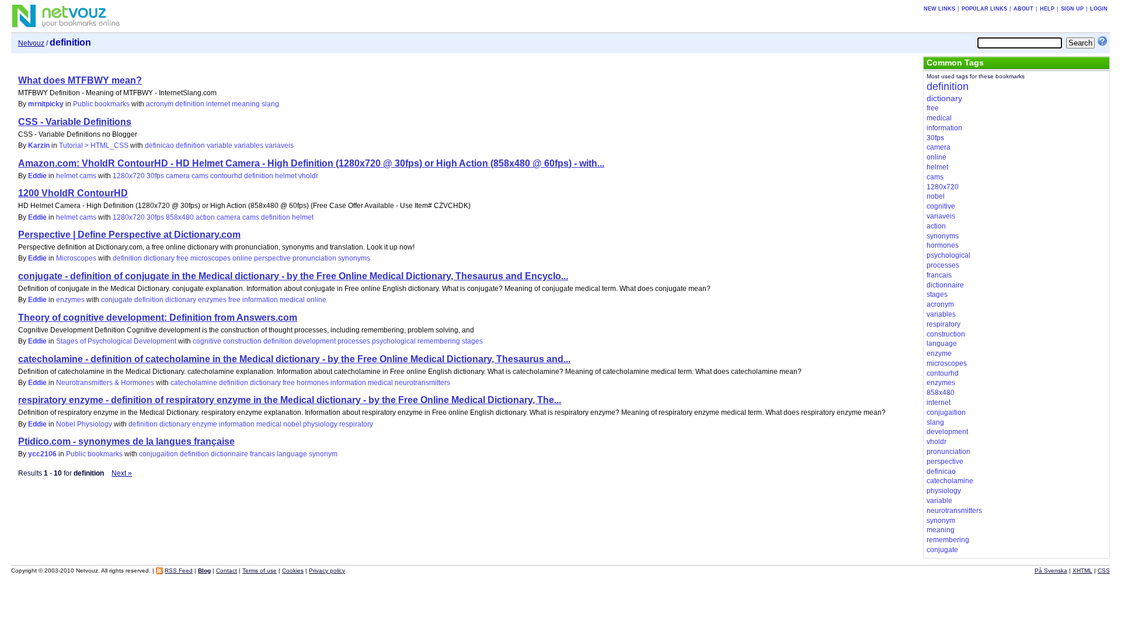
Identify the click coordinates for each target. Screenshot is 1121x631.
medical (292, 300)
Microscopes (76, 258)
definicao (159, 145)
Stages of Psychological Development (116, 341)
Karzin (39, 145)
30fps (155, 176)
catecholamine (193, 383)
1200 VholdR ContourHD (73, 193)
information (260, 300)
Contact (226, 570)
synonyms (354, 258)
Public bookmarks (101, 104)
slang (270, 104)
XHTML (1082, 570)
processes (353, 341)
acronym (159, 104)
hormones (313, 383)
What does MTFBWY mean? (80, 80)
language (292, 454)
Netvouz (31, 43)
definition (189, 104)
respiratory (356, 424)
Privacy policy (327, 570)
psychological (394, 341)
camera (178, 176)
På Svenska (1051, 570)
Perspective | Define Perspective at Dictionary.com (129, 235)
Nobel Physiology (84, 424)
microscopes (210, 258)
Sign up (1072, 9)
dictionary (159, 258)
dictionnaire (229, 454)
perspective (272, 258)
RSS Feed (179, 570)
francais (262, 454)
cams (200, 176)
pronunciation (314, 258)
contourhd (226, 176)
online (242, 258)
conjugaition (158, 454)
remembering (438, 341)
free (182, 258)
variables (248, 145)
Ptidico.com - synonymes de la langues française (126, 441)
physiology (320, 424)
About (1023, 9)
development (315, 341)
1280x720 (129, 176)
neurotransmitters (422, 383)
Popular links (984, 9)
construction (242, 341)
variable (219, 145)
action (205, 217)
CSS (1104, 570)
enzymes (70, 300)
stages (472, 341)
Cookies (293, 570)
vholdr (308, 176)
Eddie (37, 176)
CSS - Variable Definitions (74, 122)
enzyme (204, 424)
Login (1099, 9)
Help (1047, 9)
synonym (323, 454)
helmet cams (76, 176)
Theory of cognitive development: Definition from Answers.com (157, 318)
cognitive (207, 341)
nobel (292, 424)
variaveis (279, 145)
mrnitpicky (46, 104)
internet (218, 104)
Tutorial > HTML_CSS (93, 145)
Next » (122, 473)
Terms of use (259, 570)
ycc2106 (42, 454)
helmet (286, 176)
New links (939, 9)
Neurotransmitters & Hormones (105, 383)
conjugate (117, 300)
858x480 (180, 217)
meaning (246, 104)
